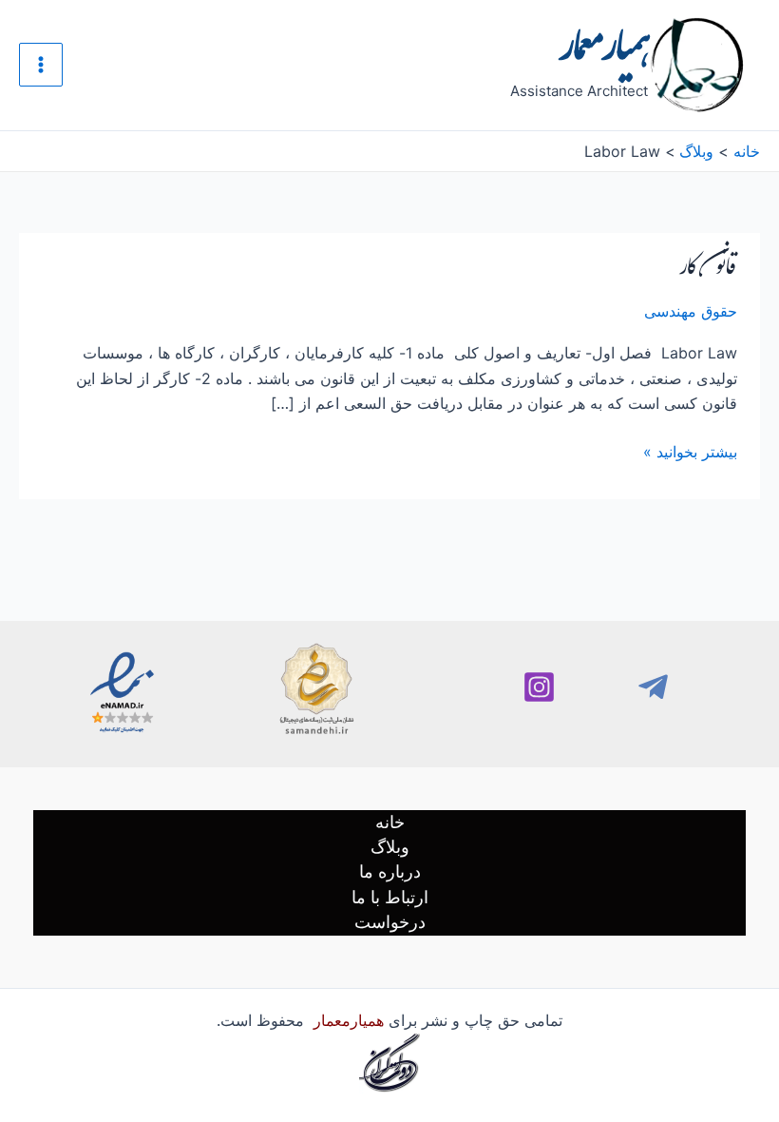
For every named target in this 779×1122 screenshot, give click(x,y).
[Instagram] (539, 687)
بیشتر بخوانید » (690, 450)
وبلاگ (389, 847)
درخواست (390, 922)
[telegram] (653, 687)
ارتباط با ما (390, 897)
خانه (390, 822)
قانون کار (708, 271)
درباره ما (390, 871)
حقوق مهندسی (690, 310)
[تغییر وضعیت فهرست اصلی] (41, 65)
